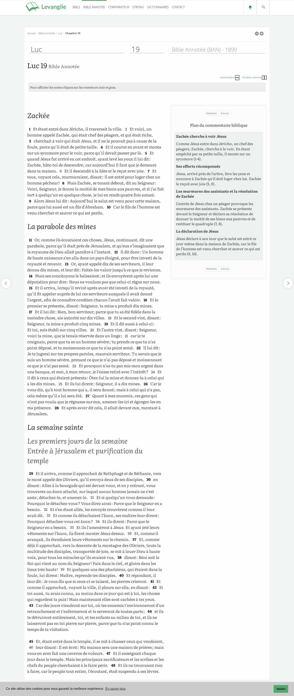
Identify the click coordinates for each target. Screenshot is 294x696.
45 (31, 641)
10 (109, 207)
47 (108, 653)
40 (121, 575)
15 (30, 288)
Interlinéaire (227, 77)
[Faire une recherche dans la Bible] (263, 7)
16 (145, 300)
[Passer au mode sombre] (250, 7)
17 (30, 312)
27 (88, 395)
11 (30, 240)
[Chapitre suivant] (288, 283)
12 (116, 252)
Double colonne (252, 77)
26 (146, 383)
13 (66, 264)
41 (152, 581)
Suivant (225, 113)
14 (30, 276)
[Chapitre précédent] (6, 283)
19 (106, 324)
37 (134, 539)
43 (31, 605)
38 (119, 557)
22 (139, 347)
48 (113, 665)
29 (31, 473)
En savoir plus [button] (115, 688)
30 (148, 479)
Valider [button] (281, 688)
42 (154, 587)
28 (57, 407)
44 (149, 611)
